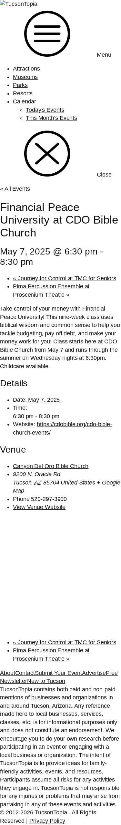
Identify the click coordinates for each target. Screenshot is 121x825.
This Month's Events (51, 118)
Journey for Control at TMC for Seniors (64, 278)
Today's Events (45, 110)
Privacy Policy (47, 821)
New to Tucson (46, 681)
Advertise (94, 673)
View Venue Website (39, 507)
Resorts (23, 93)
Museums (25, 77)
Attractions (26, 68)
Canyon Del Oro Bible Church (50, 466)
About (7, 673)
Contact (25, 673)
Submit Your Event (58, 673)
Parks (20, 85)
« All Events (15, 189)
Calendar (24, 101)
